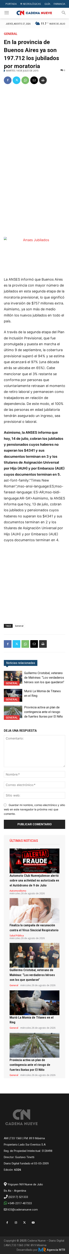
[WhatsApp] (25, 80)
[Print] (43, 80)
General (10, 33)
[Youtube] (33, 1222)
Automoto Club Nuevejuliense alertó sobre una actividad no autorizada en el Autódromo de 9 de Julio (34, 880)
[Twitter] (16, 80)
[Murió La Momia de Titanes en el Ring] (13, 695)
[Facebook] (8, 80)
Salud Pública (17, 935)
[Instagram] (15, 1222)
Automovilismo (18, 891)
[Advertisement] (34, 124)
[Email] (34, 80)
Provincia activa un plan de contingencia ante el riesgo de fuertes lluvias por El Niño (43, 712)
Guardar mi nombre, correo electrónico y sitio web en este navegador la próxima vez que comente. (34, 809)
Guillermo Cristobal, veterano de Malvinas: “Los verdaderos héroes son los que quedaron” (44, 677)
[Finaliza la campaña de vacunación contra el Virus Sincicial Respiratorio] (34, 910)
